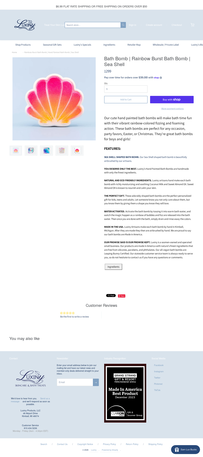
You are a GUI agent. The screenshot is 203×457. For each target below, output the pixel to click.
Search (43, 444)
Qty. (106, 83)
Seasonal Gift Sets (52, 44)
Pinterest (158, 383)
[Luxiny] (25, 25)
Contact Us (62, 444)
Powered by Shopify (110, 450)
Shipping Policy (155, 444)
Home (14, 52)
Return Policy (132, 444)
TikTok (157, 390)
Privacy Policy (109, 444)
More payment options (172, 108)
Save (123, 296)
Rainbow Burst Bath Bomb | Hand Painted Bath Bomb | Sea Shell (51, 52)
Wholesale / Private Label (166, 44)
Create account (154, 25)
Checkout (177, 25)
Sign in (132, 25)
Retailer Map (134, 44)
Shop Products (23, 44)
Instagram (159, 371)
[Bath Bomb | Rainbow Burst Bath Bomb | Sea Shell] (16, 150)
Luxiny (93, 450)
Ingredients (109, 44)
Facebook (158, 365)
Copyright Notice (85, 444)
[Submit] (123, 25)
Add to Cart (125, 99)
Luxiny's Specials (82, 44)
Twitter (157, 377)
